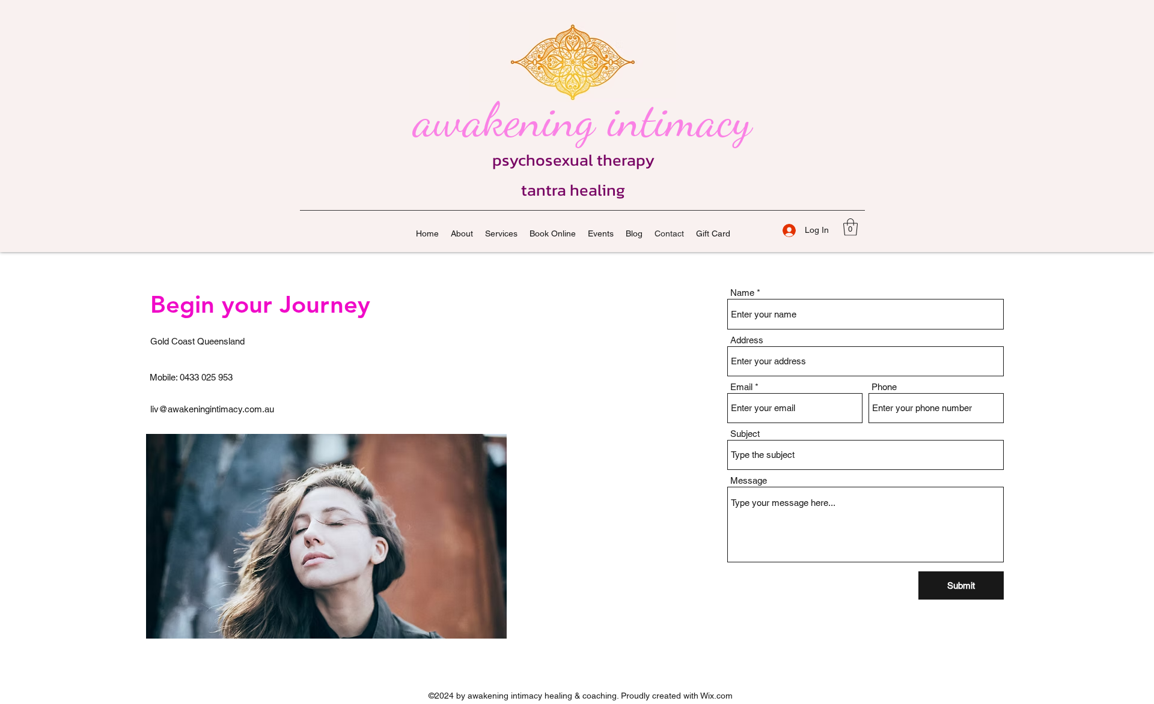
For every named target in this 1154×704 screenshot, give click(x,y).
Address (746, 339)
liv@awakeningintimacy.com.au (212, 409)
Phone (884, 386)
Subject (745, 433)
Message (748, 480)
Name (742, 292)
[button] (850, 227)
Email (741, 386)
